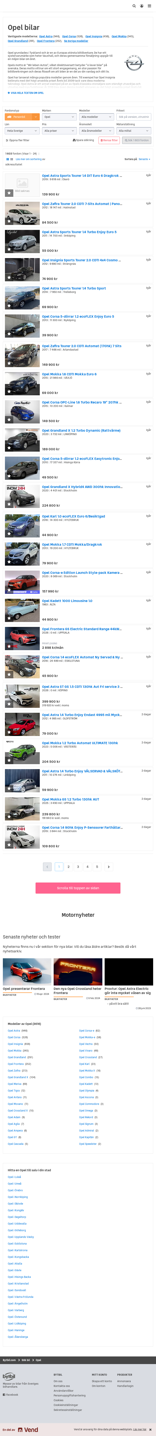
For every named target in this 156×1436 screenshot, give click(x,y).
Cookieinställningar (66, 1405)
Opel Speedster (88, 1144)
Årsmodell (85, 124)
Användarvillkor (63, 1390)
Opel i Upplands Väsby (21, 1237)
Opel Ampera (15, 1130)
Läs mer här (139, 1429)
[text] (7, 6)
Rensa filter (110, 140)
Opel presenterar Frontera (24, 988)
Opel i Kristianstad (18, 1283)
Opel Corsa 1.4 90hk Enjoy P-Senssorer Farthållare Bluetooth (90, 827)
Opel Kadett (86, 1084)
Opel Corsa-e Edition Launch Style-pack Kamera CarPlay (87, 572)
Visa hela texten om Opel (27, 93)
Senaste (143, 159)
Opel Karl (84, 1064)
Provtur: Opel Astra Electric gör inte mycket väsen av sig (128, 990)
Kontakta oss (62, 1386)
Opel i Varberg (16, 1310)
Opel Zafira (14, 1070)
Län (7, 124)
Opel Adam (14, 1117)
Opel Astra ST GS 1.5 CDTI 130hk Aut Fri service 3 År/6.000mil (90, 686)
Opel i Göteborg (17, 1230)
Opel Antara (14, 1097)
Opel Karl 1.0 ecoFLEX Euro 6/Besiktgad (73, 516)
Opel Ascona (86, 1097)
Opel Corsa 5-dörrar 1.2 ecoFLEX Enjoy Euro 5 (78, 316)
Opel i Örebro (15, 1190)
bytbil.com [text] (9, 1377)
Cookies (58, 1400)
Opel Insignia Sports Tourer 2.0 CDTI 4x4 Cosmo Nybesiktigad (91, 260)
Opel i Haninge (16, 1330)
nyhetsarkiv (12, 951)
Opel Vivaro (85, 1050)
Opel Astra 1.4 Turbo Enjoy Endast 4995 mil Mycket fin (85, 714)
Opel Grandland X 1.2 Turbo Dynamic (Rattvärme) (81, 430)
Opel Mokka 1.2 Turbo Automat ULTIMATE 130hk (80, 743)
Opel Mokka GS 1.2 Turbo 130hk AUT (70, 799)
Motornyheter (78, 915)
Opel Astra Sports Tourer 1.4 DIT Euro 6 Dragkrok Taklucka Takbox (94, 175)
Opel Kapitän (86, 1137)
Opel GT (12, 1137)
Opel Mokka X (87, 1070)
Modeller (84, 110)
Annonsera (124, 1381)
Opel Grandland (18, 41)
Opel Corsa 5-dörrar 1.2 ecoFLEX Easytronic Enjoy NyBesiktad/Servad (98, 458)
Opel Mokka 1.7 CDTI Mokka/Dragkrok (72, 544)
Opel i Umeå (14, 1184)
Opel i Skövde (15, 1204)
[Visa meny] (149, 5)
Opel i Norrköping (18, 1197)
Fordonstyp (12, 110)
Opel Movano (15, 1104)
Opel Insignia (93, 36)
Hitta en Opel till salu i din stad (29, 1170)
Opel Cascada (15, 1144)
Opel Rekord (86, 1117)
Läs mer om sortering (29, 159)
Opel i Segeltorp (17, 1217)
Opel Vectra (85, 1044)
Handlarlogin (125, 1386)
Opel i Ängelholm (18, 1303)
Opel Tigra (14, 1090)
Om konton (98, 1386)
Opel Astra (46, 36)
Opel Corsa (69, 36)
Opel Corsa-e (86, 1031)
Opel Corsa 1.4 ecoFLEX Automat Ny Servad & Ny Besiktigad (90, 657)
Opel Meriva (14, 1084)
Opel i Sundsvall (17, 1290)
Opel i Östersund (17, 1317)
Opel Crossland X (18, 1110)
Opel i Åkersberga (18, 1337)
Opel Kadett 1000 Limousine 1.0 (67, 600)
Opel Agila (14, 1124)
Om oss (58, 1381)
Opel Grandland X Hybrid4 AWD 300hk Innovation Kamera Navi (92, 486)
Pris (44, 124)
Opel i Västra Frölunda (20, 1297)
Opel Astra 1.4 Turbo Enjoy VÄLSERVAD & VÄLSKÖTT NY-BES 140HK (94, 771)
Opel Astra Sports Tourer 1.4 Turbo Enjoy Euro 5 (79, 231)
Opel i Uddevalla (17, 1224)
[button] (9, 193)
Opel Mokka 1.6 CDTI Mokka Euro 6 (69, 374)
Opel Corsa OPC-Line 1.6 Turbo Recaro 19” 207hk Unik (84, 402)
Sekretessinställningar (68, 1410)
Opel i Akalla (15, 1263)
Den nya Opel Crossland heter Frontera (77, 990)
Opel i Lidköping (17, 1323)
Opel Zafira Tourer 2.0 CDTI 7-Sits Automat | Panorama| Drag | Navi (94, 203)
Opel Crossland (88, 1057)
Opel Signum (86, 1124)
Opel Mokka (119, 36)
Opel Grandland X (18, 1077)
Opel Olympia (86, 1090)
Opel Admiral (86, 1130)
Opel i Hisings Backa (19, 1277)
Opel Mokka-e (87, 1037)
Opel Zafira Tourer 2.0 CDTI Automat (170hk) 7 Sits (81, 345)
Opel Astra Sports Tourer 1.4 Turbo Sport (74, 288)
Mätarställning (125, 124)
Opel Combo (86, 1077)
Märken (46, 110)
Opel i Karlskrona (17, 1250)
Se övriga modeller (76, 41)
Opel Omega (86, 1110)
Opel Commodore (89, 1104)
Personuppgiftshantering (70, 1395)
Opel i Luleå (14, 1177)
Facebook (12, 1394)
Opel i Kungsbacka (18, 1257)
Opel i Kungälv (16, 1210)
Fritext (120, 110)
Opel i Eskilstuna (17, 1243)
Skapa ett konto (102, 1381)
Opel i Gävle (14, 1270)
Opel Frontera (46, 41)
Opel (28, 1023)
